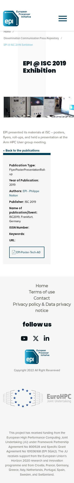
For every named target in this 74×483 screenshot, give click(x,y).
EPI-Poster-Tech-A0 (28, 252)
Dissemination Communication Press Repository (31, 38)
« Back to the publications (21, 150)
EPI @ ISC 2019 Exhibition (18, 45)
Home (7, 31)
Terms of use (42, 291)
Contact (42, 298)
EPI (25, 191)
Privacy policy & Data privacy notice (42, 307)
